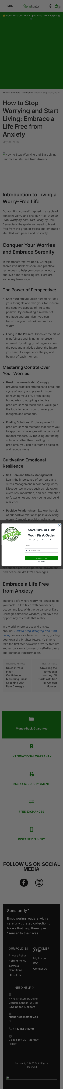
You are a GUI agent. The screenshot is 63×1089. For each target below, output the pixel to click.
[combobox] (28, 550)
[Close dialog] (59, 525)
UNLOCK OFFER (41, 558)
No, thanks (41, 562)
